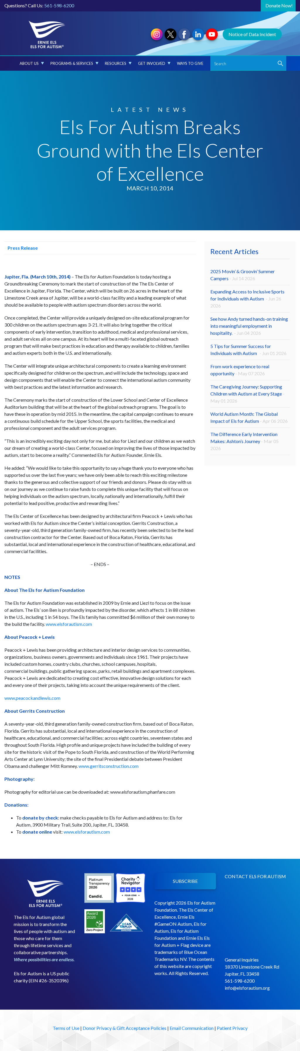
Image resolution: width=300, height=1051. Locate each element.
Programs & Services (71, 63)
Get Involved (151, 63)
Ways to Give (190, 63)
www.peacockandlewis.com (32, 698)
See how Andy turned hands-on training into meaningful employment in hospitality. (249, 326)
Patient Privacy (232, 1028)
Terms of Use (66, 1028)
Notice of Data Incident (252, 34)
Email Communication (192, 1028)
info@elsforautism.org (247, 988)
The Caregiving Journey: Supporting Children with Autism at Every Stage (247, 393)
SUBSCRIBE (185, 881)
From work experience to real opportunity (239, 370)
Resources (115, 63)
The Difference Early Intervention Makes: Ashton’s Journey (244, 441)
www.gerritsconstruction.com (109, 766)
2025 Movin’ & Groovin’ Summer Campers (242, 274)
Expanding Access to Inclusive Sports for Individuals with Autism (247, 298)
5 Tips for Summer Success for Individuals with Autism (248, 349)
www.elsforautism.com (69, 624)
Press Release (22, 248)
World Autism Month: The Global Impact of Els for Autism (249, 417)
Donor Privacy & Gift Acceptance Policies (124, 1028)
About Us (29, 63)
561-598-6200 (59, 5)
